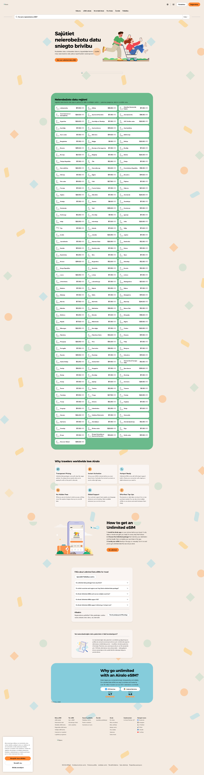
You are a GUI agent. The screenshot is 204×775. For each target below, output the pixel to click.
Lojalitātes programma (60, 734)
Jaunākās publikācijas (101, 720)
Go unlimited (113, 550)
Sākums (78, 11)
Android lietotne (131, 689)
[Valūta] (173, 4)
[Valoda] (168, 4)
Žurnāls (117, 11)
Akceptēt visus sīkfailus (17, 758)
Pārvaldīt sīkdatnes (113, 765)
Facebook (141, 720)
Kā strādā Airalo (99, 11)
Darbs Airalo (113, 734)
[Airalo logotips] (8, 4)
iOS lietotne (111, 689)
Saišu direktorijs (124, 765)
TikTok (140, 727)
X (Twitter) (141, 724)
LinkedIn (141, 729)
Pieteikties (181, 4)
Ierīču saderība (72, 724)
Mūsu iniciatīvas (114, 722)
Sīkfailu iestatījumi (18, 767)
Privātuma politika (92, 765)
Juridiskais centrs (102, 765)
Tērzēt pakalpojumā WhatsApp (118, 615)
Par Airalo (110, 11)
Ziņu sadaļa (113, 729)
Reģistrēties (194, 4)
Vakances (112, 732)
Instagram (141, 722)
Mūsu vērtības (113, 724)
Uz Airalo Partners (128, 720)
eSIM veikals (87, 11)
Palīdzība (125, 11)
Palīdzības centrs (86, 720)
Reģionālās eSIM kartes (61, 727)
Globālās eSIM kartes (60, 724)
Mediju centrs (113, 727)
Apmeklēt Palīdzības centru (85, 577)
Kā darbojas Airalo (73, 722)
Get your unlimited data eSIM (66, 60)
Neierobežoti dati (59, 722)
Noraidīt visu (18, 763)
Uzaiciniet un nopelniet (60, 732)
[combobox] (102, 17)
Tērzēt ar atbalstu (86, 722)
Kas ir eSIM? (72, 720)
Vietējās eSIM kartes (60, 729)
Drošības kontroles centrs (79, 765)
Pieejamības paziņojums (135, 765)
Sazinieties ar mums (87, 724)
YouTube (141, 732)
